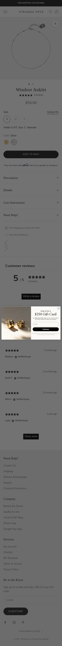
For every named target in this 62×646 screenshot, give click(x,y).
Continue (46, 329)
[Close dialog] (59, 308)
